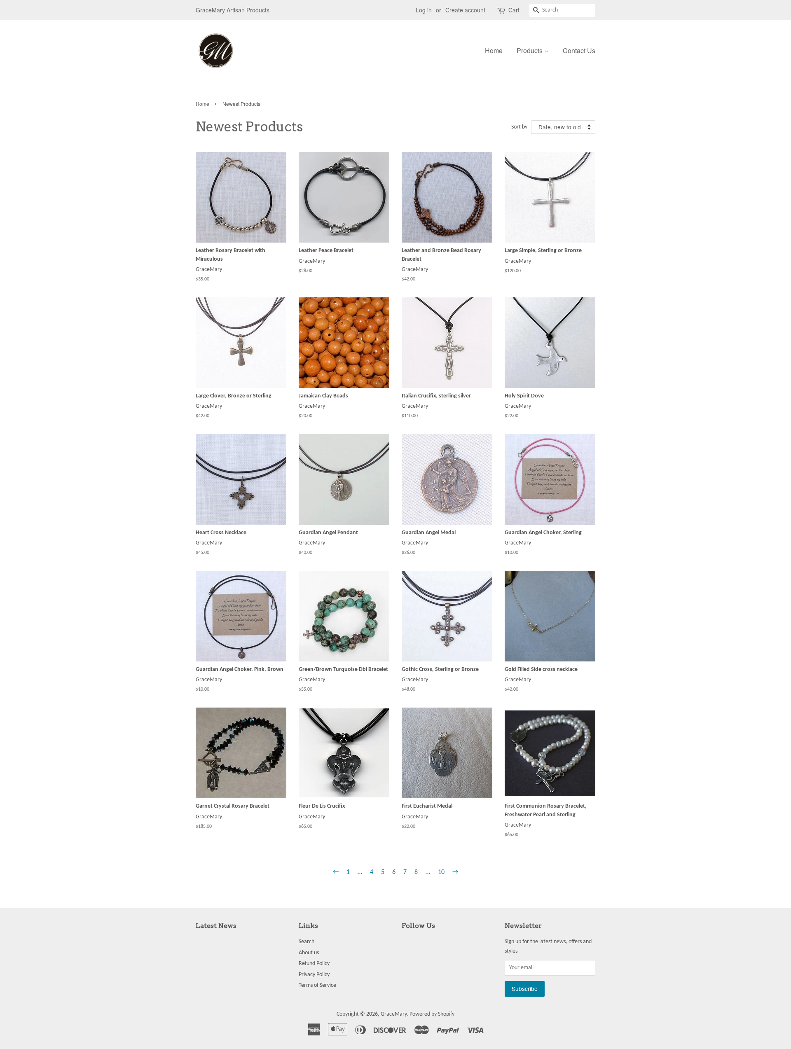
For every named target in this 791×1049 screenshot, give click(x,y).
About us (309, 953)
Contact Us (579, 50)
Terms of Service (317, 985)
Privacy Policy (314, 974)
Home (494, 50)
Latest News (216, 926)
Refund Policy (314, 963)
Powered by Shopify (432, 1014)
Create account (465, 10)
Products (530, 50)
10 (441, 872)
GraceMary (394, 1014)
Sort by (519, 127)
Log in (424, 10)
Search (306, 941)
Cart (514, 10)
